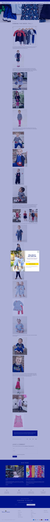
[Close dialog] (38, 252)
